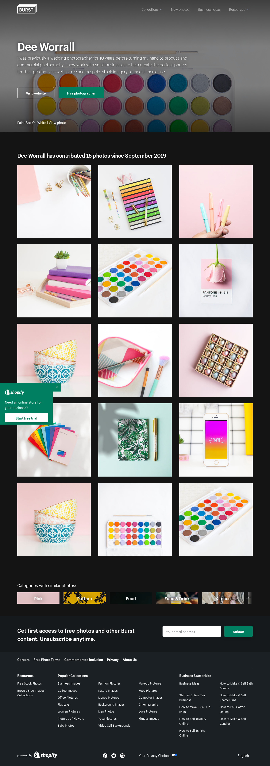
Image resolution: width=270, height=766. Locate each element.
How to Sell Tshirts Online (192, 732)
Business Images (69, 683)
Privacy (113, 659)
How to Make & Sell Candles (233, 721)
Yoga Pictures (107, 718)
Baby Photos (66, 725)
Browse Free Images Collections (31, 692)
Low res (75, 232)
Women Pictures (69, 711)
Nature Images (108, 690)
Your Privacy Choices (154, 755)
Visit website (36, 92)
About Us (130, 659)
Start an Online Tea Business (192, 697)
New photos (180, 9)
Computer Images (151, 697)
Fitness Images (149, 718)
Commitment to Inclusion (83, 659)
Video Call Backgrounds (114, 725)
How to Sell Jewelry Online (192, 721)
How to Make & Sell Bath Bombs (236, 685)
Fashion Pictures (109, 683)
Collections (150, 9)
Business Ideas (189, 683)
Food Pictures (148, 690)
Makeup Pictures (150, 683)
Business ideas (209, 9)
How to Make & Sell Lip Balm (194, 709)
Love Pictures (148, 711)
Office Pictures (68, 697)
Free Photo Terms (47, 659)
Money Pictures (108, 697)
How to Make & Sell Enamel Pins (233, 697)
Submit (238, 631)
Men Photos (106, 711)
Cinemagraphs (148, 704)
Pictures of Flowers (71, 718)
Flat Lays (63, 704)
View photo (57, 122)
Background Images (111, 704)
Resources (237, 9)
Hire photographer (81, 92)
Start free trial (26, 417)
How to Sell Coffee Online (232, 709)
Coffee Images (67, 690)
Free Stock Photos (29, 683)
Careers (23, 659)
